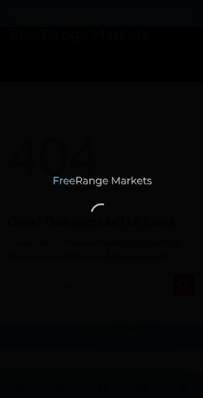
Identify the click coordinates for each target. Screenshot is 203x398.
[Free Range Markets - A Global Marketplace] (102, 181)
